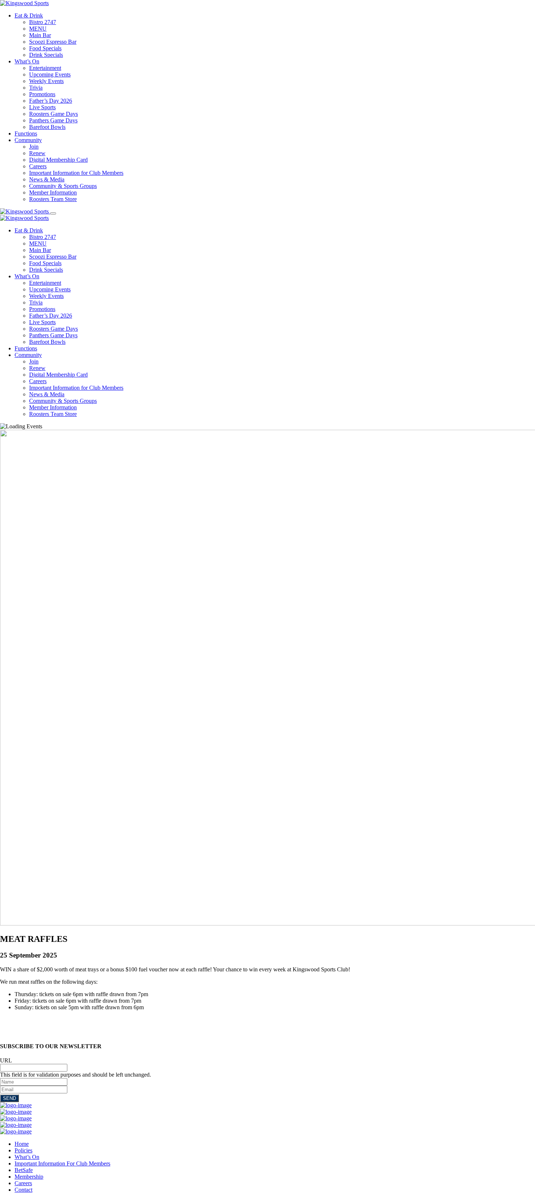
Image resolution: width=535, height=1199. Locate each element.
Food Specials (45, 48)
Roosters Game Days (53, 114)
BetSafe (24, 1170)
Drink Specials (46, 55)
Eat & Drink (29, 15)
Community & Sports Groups (63, 186)
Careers (38, 166)
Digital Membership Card (58, 160)
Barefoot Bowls (47, 127)
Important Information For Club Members (62, 1163)
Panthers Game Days (53, 120)
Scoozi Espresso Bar (52, 42)
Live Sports (42, 107)
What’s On (27, 61)
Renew (37, 153)
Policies (23, 1150)
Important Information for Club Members (76, 173)
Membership (29, 1177)
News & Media (46, 179)
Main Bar (40, 35)
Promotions (42, 94)
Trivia (36, 87)
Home (22, 1144)
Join (34, 147)
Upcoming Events (50, 74)
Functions (26, 133)
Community (28, 140)
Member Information (53, 192)
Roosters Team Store (53, 199)
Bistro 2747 (42, 22)
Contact (23, 1190)
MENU (38, 28)
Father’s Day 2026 (50, 101)
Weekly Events (46, 81)
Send (9, 1098)
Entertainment (45, 68)
